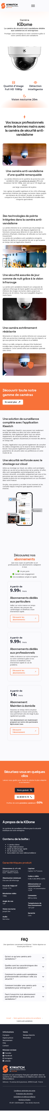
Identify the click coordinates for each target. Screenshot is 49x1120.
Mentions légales (24, 1100)
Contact (6, 1046)
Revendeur (27, 1038)
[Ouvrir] (33, 6)
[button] (24, 958)
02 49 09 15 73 (23, 797)
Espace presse (8, 1038)
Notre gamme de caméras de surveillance (27, 1018)
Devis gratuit (23, 790)
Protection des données (24, 1094)
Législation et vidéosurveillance (24, 1097)
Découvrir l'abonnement (19, 731)
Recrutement (7, 1040)
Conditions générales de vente (24, 1091)
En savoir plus (11, 402)
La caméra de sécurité (27, 181)
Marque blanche (29, 1035)
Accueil (8, 1018)
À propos (6, 1035)
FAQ (4, 1043)
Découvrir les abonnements (19, 618)
